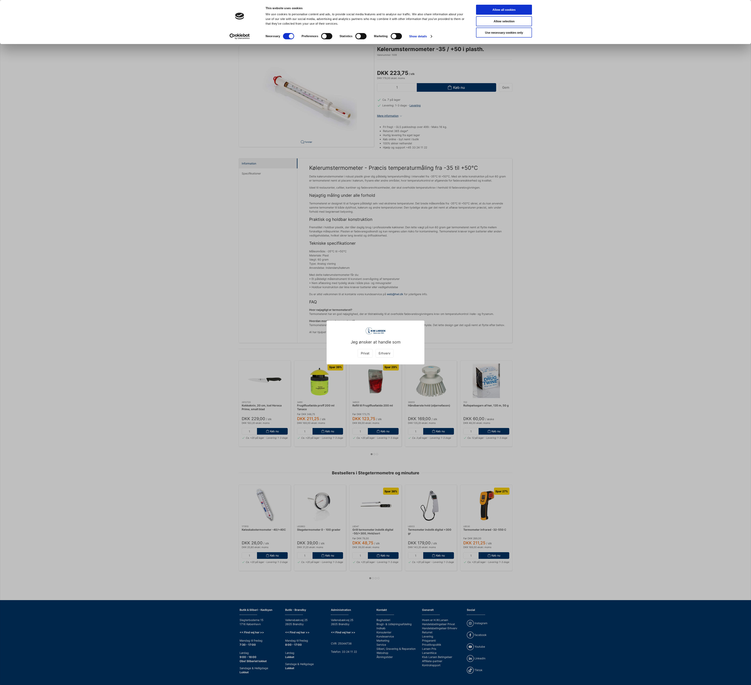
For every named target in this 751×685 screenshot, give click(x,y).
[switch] (326, 36)
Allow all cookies (504, 9)
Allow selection (504, 21)
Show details (418, 36)
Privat (365, 353)
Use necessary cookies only (504, 32)
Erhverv (384, 353)
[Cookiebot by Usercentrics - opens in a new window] (240, 36)
